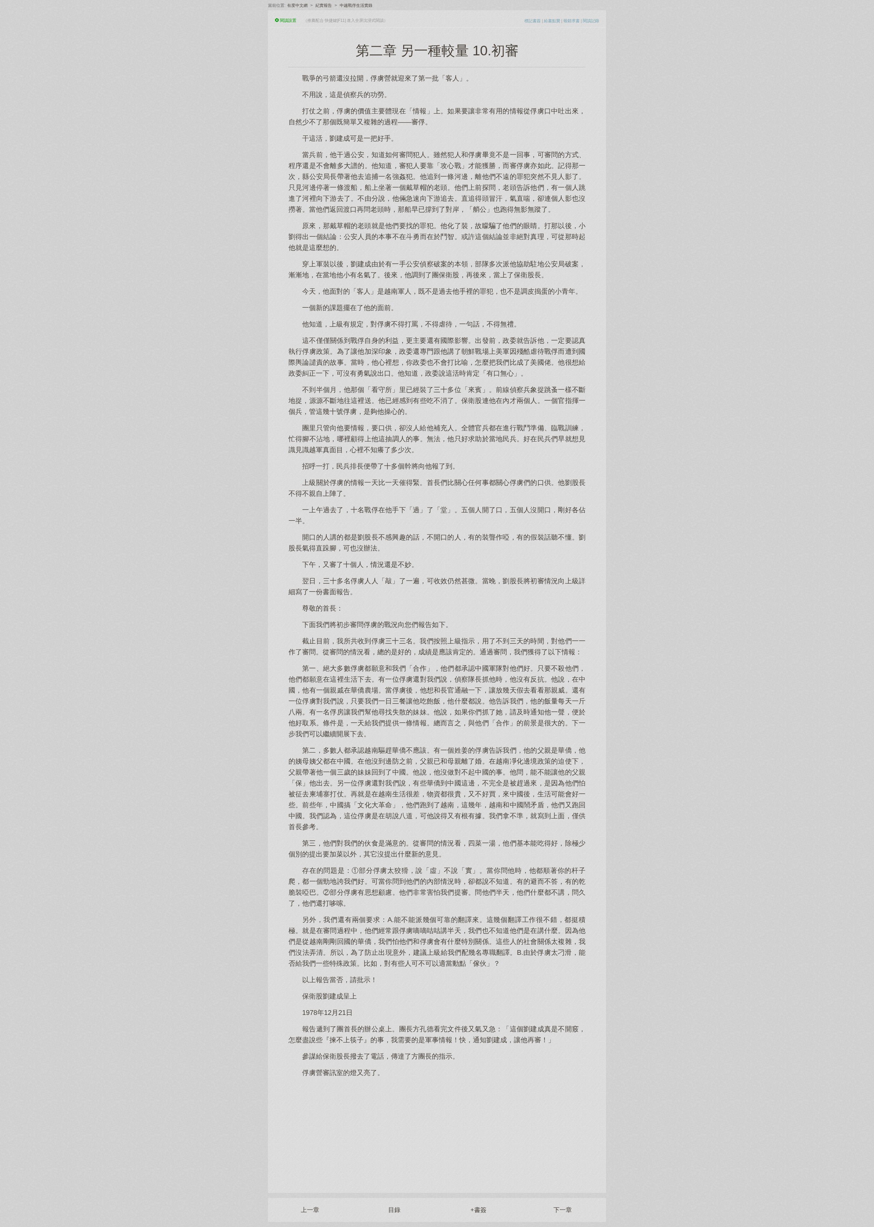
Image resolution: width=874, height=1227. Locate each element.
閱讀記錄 (591, 20)
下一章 (562, 1210)
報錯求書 (571, 20)
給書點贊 (552, 20)
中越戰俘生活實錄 (356, 5)
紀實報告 (323, 5)
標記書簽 (532, 20)
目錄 (394, 1210)
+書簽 (478, 1210)
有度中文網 (297, 5)
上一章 (310, 1210)
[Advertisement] (437, 1131)
